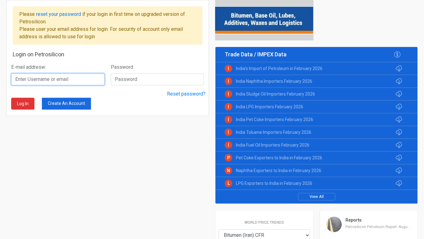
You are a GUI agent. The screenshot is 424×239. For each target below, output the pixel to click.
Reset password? (186, 94)
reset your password (59, 14)
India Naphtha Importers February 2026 (274, 81)
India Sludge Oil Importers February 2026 (275, 93)
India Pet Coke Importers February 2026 (274, 119)
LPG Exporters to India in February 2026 (274, 183)
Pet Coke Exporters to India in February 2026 (279, 157)
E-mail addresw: (28, 67)
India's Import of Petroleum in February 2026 (279, 68)
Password (122, 67)
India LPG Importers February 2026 (269, 106)
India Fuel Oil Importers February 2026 (272, 145)
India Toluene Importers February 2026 (273, 132)
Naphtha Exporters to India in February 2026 (278, 170)
